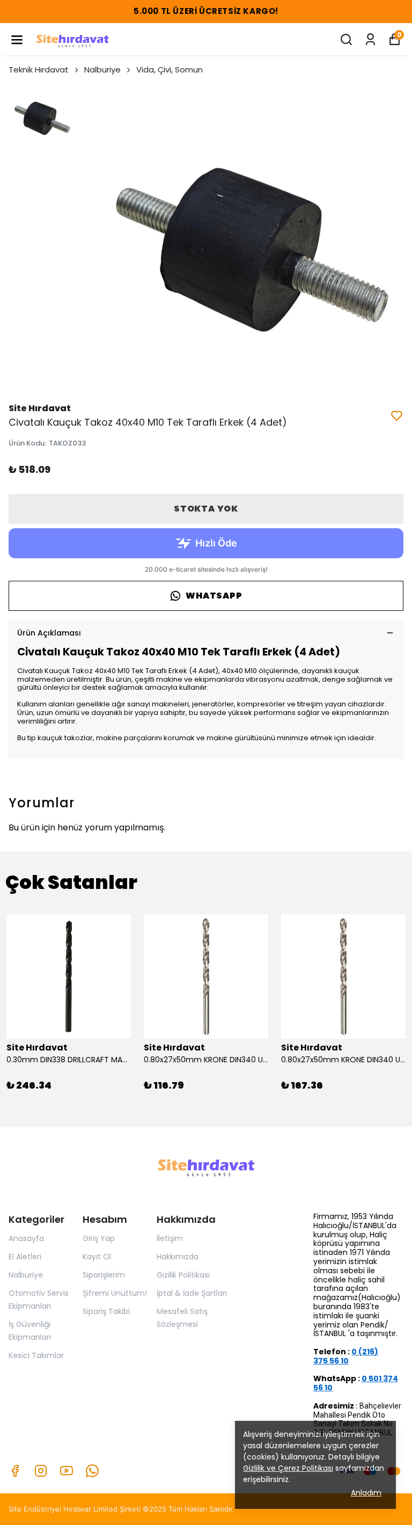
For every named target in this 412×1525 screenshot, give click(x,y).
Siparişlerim (104, 1274)
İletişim (170, 1238)
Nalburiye (102, 69)
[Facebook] (15, 1470)
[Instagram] (40, 1470)
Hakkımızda (177, 1256)
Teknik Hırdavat (39, 69)
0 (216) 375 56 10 (345, 1356)
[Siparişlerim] (370, 39)
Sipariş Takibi (106, 1311)
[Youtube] (66, 1470)
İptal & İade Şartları (192, 1293)
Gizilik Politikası (183, 1274)
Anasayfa (26, 1238)
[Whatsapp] (92, 1470)
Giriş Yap (99, 1238)
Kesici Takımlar (36, 1355)
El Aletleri (25, 1256)
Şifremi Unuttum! (115, 1293)
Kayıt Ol (97, 1256)
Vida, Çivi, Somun (169, 69)
